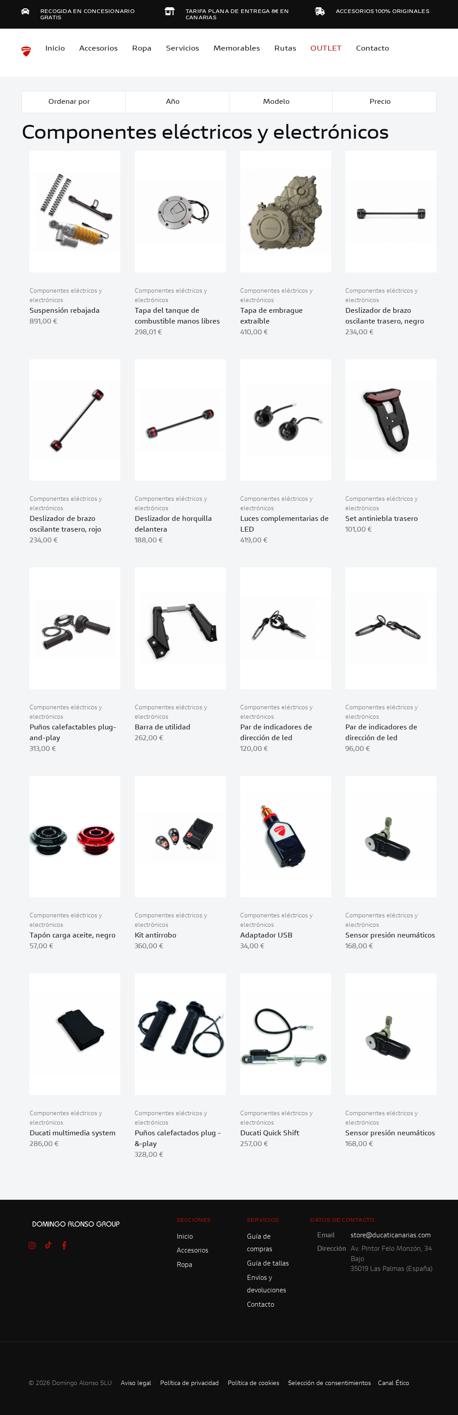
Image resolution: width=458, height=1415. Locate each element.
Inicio (55, 48)
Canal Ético (393, 1384)
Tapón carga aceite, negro (72, 935)
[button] (97, 261)
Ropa (142, 48)
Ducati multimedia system (72, 1133)
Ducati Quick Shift (269, 1133)
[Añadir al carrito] (75, 261)
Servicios (182, 48)
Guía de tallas (268, 1264)
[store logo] (26, 51)
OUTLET (326, 48)
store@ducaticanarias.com (391, 1235)
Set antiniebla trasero (381, 519)
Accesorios (192, 1251)
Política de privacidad (189, 1384)
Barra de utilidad (163, 727)
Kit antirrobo (155, 935)
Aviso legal (136, 1384)
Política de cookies (253, 1384)
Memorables (236, 48)
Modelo (277, 102)
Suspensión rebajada (65, 311)
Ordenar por (70, 102)
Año (174, 102)
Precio (381, 102)
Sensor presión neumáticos (390, 935)
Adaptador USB (266, 935)
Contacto (372, 48)
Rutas (285, 48)
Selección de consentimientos (329, 1384)
